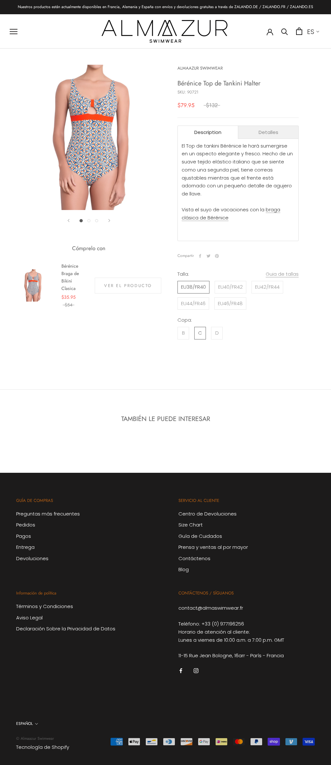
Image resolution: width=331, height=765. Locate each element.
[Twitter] (208, 256)
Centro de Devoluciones (207, 513)
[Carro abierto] (299, 31)
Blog (183, 569)
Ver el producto (128, 286)
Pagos (23, 536)
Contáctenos (194, 558)
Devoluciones (32, 558)
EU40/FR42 (230, 286)
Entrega (25, 547)
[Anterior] (68, 220)
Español (24, 723)
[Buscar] (284, 31)
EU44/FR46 (193, 303)
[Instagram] (196, 670)
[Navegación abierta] (13, 31)
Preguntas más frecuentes (48, 513)
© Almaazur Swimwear (35, 738)
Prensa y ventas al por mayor (213, 547)
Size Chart (190, 524)
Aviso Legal (29, 617)
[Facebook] (200, 256)
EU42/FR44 (267, 286)
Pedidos (25, 524)
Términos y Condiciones (44, 606)
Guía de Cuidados (200, 536)
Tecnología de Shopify (42, 747)
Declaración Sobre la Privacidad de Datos (65, 628)
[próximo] (109, 220)
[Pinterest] (217, 256)
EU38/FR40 (193, 286)
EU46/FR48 (230, 303)
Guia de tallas (282, 274)
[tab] (207, 132)
